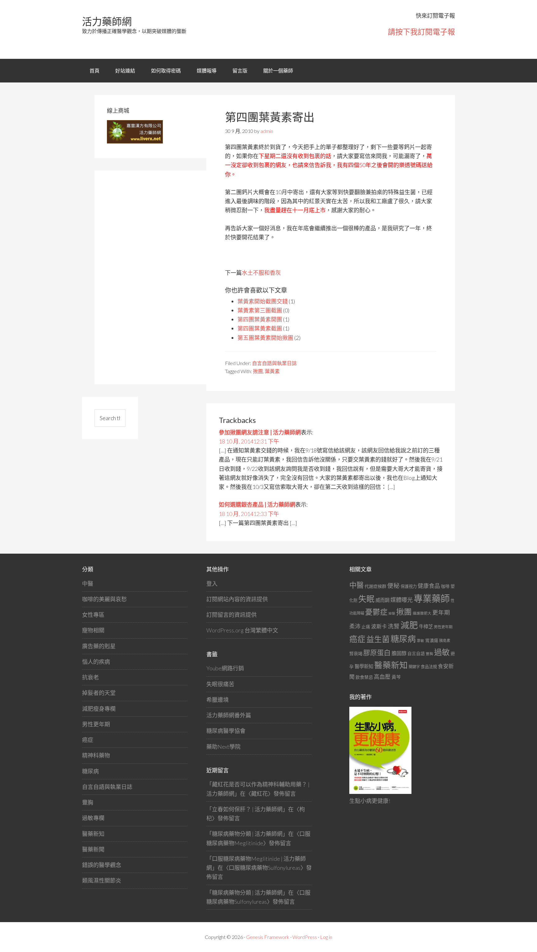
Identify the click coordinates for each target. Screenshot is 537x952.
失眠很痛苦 (220, 684)
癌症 (87, 739)
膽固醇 (399, 653)
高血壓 (382, 676)
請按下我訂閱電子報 (421, 31)
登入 (212, 583)
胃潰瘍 (431, 640)
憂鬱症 (376, 611)
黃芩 (396, 677)
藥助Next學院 (223, 746)
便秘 (393, 585)
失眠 (366, 599)
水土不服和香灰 (261, 272)
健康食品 (429, 586)
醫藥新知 (93, 833)
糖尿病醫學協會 (226, 730)
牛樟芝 (426, 626)
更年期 (441, 612)
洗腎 (394, 626)
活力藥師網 (107, 21)
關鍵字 (414, 666)
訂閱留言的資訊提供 (231, 614)
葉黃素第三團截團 (259, 310)
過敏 (442, 652)
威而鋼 (382, 600)
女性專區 (93, 614)
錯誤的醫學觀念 (101, 864)
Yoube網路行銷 (225, 668)
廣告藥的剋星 (99, 646)
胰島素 (444, 640)
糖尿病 (90, 771)
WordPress (304, 937)
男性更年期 (96, 724)
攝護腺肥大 (422, 613)
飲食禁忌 (364, 677)
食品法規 (429, 666)
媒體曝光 (401, 599)
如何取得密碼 (166, 70)
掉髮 (391, 613)
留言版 (239, 70)
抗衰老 (90, 677)
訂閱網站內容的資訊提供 (237, 599)
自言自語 (416, 653)
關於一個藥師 (278, 70)
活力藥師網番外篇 (228, 715)
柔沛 (354, 626)
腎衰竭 (355, 653)
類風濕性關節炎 (101, 880)
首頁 (94, 70)
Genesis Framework (267, 937)
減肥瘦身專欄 (99, 708)
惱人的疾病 (96, 661)
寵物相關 (93, 630)
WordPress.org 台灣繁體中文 (242, 630)
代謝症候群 (375, 586)
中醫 (87, 583)
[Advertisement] (153, 276)
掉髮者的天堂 (99, 692)
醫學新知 (364, 666)
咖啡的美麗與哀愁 (104, 599)
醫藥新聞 (93, 849)
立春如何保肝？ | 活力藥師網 (247, 809)
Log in (326, 937)
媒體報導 (207, 70)
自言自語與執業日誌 (274, 363)
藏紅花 (259, 793)
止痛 (365, 626)
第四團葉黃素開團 (259, 319)
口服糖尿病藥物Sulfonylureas (265, 867)
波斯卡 (379, 626)
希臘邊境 (217, 699)
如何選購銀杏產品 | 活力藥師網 (257, 504)
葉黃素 (272, 371)
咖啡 (445, 586)
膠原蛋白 (377, 652)
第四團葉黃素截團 (259, 328)
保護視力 (409, 586)
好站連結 (125, 70)
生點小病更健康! (369, 800)
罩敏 (420, 641)
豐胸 (87, 802)
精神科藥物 (96, 755)
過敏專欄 (93, 817)
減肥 (409, 625)
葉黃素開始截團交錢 (262, 301)
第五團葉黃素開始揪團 (265, 337)
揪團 (258, 371)
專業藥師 (432, 598)
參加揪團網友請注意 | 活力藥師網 (260, 432)
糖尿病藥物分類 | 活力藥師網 (247, 833)
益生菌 (378, 639)
